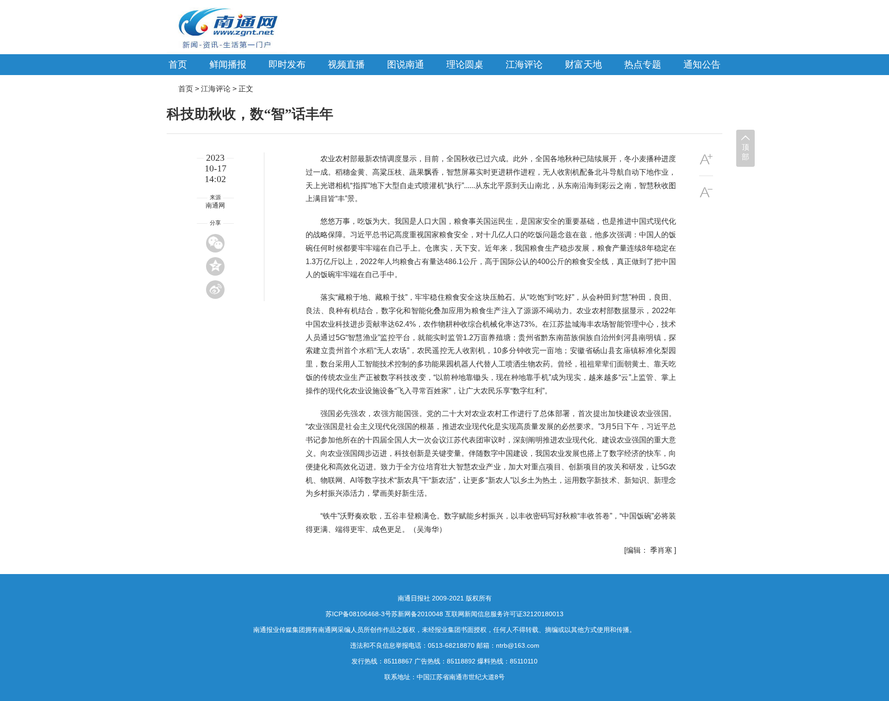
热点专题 (642, 64)
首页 (178, 64)
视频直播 (346, 64)
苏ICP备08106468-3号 (358, 614)
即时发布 (287, 64)
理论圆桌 (464, 64)
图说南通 (405, 64)
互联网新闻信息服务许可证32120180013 (504, 614)
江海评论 (524, 64)
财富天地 (583, 64)
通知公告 (701, 64)
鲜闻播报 (227, 64)
